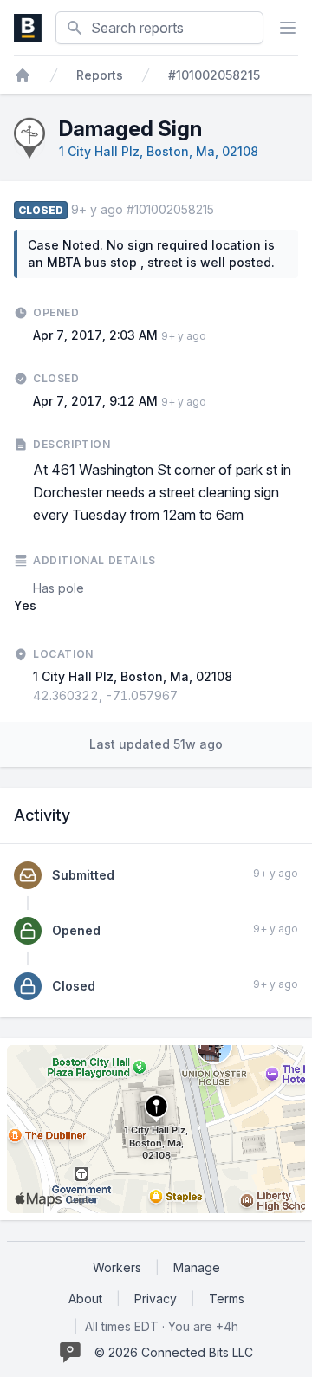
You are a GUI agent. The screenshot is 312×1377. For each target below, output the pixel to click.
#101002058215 (214, 75)
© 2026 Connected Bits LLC (173, 1352)
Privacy (155, 1298)
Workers (117, 1267)
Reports (99, 75)
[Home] (22, 75)
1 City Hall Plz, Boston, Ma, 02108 (158, 151)
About (85, 1298)
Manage (196, 1267)
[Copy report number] (223, 210)
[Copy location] (186, 696)
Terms (226, 1298)
